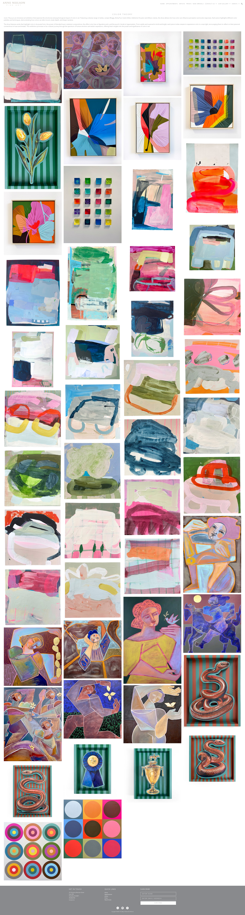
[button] (211, 4)
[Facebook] (127, 908)
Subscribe (158, 903)
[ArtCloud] (118, 908)
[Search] (242, 4)
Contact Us (71, 900)
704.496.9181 (72, 898)
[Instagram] (123, 908)
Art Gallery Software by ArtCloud (127, 911)
